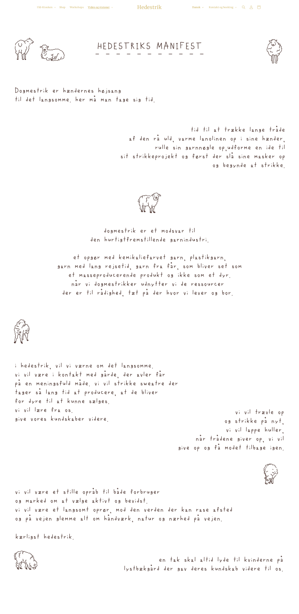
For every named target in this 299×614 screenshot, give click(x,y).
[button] (46, 7)
